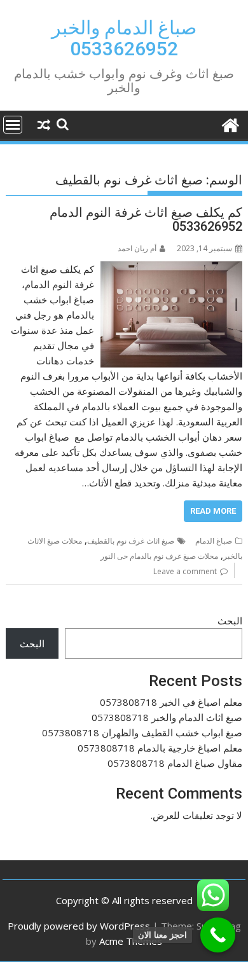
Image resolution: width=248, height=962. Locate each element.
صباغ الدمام (213, 540)
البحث (229, 620)
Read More (213, 511)
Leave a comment (185, 571)
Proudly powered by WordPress (79, 925)
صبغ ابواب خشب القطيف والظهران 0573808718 (142, 732)
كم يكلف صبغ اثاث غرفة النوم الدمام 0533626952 (146, 219)
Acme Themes (130, 941)
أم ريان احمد (137, 248)
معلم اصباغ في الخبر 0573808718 (171, 702)
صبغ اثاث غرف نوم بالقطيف (130, 540)
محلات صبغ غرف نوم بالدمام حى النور (159, 556)
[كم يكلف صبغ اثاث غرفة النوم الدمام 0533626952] (171, 269)
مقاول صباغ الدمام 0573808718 (174, 763)
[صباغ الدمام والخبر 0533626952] (230, 123)
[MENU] (12, 125)
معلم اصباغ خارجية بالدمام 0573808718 (160, 747)
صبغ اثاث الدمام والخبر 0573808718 (167, 717)
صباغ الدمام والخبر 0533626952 (124, 38)
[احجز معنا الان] (217, 934)
